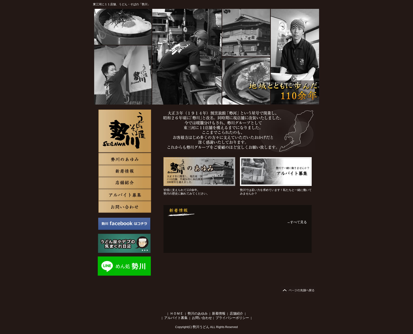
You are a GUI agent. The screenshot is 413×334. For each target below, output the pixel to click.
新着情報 (124, 171)
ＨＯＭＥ (176, 313)
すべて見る (298, 222)
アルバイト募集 (124, 195)
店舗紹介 (124, 183)
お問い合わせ (124, 207)
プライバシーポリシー (232, 318)
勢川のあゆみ (124, 131)
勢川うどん (201, 327)
